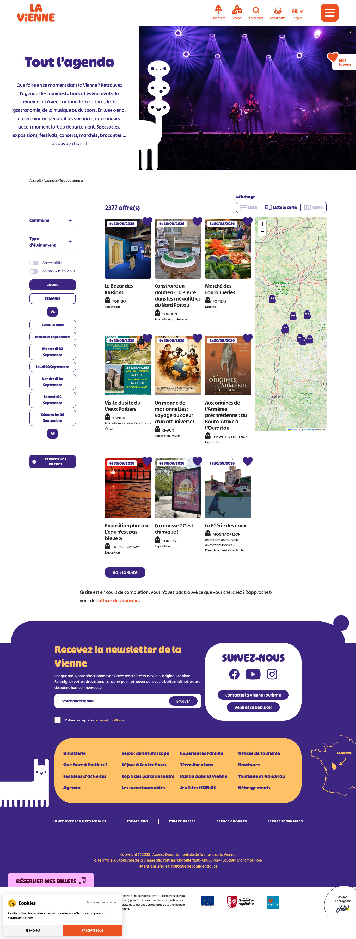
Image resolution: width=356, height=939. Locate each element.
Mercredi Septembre (52, 351)
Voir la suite (125, 572)
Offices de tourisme (259, 753)
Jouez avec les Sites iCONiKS (79, 821)
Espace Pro (137, 821)
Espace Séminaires (285, 821)
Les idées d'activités (84, 776)
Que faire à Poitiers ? (85, 765)
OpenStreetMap (307, 429)
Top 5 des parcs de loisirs (148, 776)
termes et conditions (109, 720)
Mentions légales (154, 866)
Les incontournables (143, 788)
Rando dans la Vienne (203, 776)
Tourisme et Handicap (261, 776)
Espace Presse (182, 821)
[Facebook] (234, 675)
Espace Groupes (232, 821)
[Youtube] (253, 675)
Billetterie (74, 753)
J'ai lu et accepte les (94, 720)
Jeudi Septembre (52, 366)
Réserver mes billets (46, 881)
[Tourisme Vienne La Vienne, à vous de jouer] (43, 13)
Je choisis (33, 931)
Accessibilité (52, 262)
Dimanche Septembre (52, 417)
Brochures (249, 765)
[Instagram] (272, 675)
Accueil (35, 180)
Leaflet (294, 429)
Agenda (50, 180)
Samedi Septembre (52, 399)
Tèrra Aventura (196, 765)
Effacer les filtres (55, 462)
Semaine (52, 298)
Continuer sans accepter (102, 902)
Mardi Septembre (52, 336)
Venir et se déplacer (253, 707)
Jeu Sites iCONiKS (198, 788)
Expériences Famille (201, 753)
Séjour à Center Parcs (144, 765)
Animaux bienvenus (58, 271)
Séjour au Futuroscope (145, 753)
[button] (272, 299)
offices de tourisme (118, 600)
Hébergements (254, 788)
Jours (52, 284)
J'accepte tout (92, 931)
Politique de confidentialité (194, 866)
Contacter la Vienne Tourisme (253, 695)
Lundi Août (53, 324)
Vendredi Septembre (52, 381)
